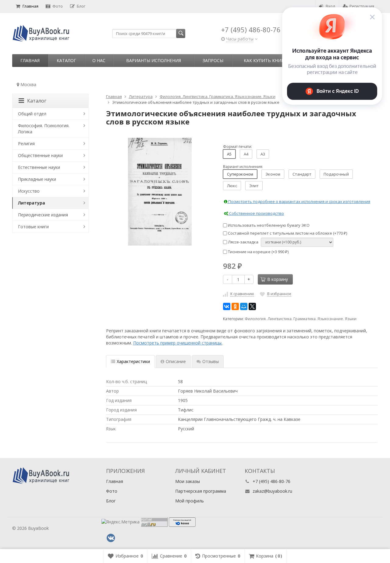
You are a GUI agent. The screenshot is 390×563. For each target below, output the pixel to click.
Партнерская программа (200, 491)
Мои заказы (187, 481)
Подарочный (336, 174)
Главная (30, 6)
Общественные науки (40, 155)
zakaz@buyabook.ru (272, 491)
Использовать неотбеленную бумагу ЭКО (268, 225)
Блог (81, 6)
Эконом (272, 174)
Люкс (232, 185)
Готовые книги (33, 226)
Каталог (66, 60)
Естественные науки (39, 167)
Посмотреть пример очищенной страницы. (177, 343)
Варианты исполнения (153, 60)
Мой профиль (189, 501)
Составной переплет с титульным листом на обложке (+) (287, 233)
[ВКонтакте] (226, 306)
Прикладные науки (37, 179)
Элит (254, 185)
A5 (229, 154)
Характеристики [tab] (133, 361)
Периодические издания (43, 215)
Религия (26, 143)
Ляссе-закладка (242, 242)
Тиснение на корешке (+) (258, 251)
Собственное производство (256, 213)
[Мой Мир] (243, 306)
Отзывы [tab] (210, 361)
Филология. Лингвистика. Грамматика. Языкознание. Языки (300, 318)
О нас (98, 60)
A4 (246, 154)
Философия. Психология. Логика (43, 129)
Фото (57, 6)
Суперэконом (240, 174)
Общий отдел (32, 114)
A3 (263, 154)
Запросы (213, 60)
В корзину (277, 279)
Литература (31, 203)
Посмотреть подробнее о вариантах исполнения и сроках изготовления (298, 201)
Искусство (29, 191)
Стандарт (301, 174)
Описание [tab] (176, 361)
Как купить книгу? (266, 60)
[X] (252, 306)
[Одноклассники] (235, 306)
